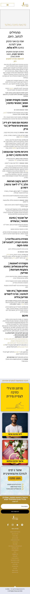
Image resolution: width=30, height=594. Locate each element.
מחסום (14, 148)
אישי (27, 171)
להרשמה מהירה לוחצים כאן (15, 59)
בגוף (27, 258)
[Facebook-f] (8, 525)
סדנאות (11, 88)
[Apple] (17, 525)
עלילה (8, 255)
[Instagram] (12, 525)
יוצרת (22, 304)
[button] (7, 4)
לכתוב (5, 113)
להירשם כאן (17, 352)
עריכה (14, 258)
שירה (15, 160)
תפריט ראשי (15, 529)
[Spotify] (22, 525)
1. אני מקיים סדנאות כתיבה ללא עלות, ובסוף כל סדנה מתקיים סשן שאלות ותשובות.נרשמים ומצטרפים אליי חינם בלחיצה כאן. (16, 341)
